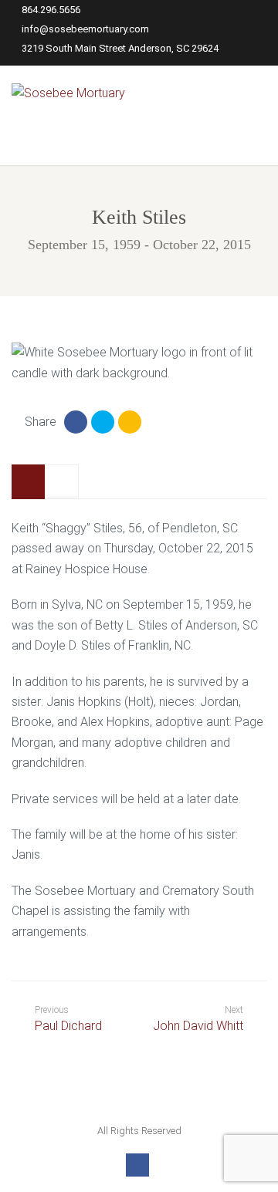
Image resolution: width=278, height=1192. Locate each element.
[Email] (129, 422)
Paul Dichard (68, 1019)
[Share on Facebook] (75, 422)
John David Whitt (198, 1025)
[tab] (29, 481)
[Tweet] (102, 422)
